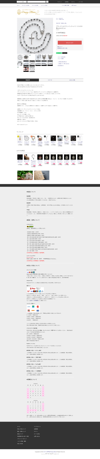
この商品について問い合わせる (63, 63)
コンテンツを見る (44, 5)
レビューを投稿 (60, 58)
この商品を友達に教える (62, 61)
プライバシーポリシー (22, 438)
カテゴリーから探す (25, 5)
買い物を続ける (60, 65)
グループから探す (35, 5)
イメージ (50, 80)
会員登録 (67, 1)
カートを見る (37, 433)
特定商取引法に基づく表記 (62, 48)
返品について (59, 46)
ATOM (21, 443)
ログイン (73, 1)
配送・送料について (21, 431)
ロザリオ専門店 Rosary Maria (49, 451)
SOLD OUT (61, 18)
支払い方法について (21, 428)
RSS (18, 443)
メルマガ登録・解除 (65, 5)
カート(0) (81, 1)
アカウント (59, 1)
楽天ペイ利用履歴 (34, 300)
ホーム (18, 5)
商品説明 (28, 80)
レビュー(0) (72, 80)
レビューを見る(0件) (61, 57)
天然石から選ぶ (61, 19)
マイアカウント (37, 426)
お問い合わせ (74, 5)
